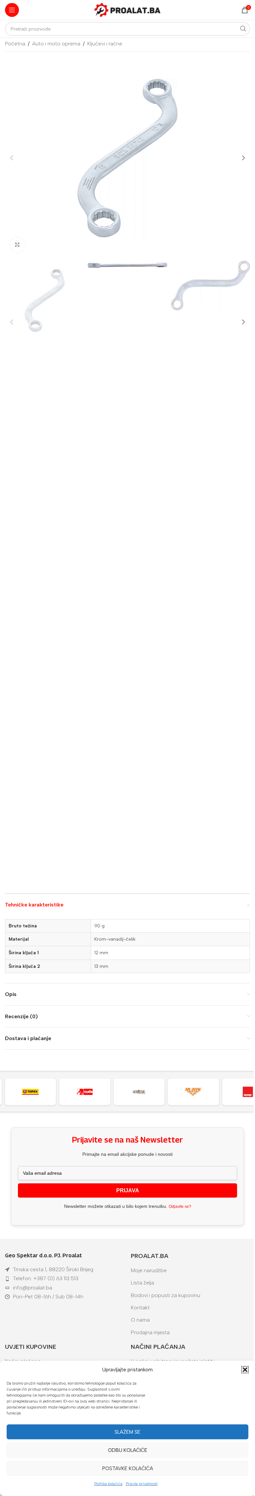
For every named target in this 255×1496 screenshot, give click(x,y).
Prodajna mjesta (150, 1332)
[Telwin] (34, 1092)
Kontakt (140, 1307)
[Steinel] (88, 1092)
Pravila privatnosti (142, 1483)
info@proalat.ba (32, 1287)
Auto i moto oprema (56, 43)
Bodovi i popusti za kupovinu (165, 1295)
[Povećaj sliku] (17, 244)
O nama (140, 1320)
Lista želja (142, 1282)
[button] (245, 1369)
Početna (15, 43)
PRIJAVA (127, 1190)
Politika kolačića (108, 1483)
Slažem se (127, 1432)
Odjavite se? (180, 1206)
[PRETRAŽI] (243, 29)
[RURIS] (142, 1092)
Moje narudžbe (149, 1270)
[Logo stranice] (127, 9)
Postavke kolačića (127, 1468)
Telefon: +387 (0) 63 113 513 (45, 1278)
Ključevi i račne (104, 43)
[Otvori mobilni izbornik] (12, 10)
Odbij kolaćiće (127, 1450)
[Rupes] (197, 1092)
